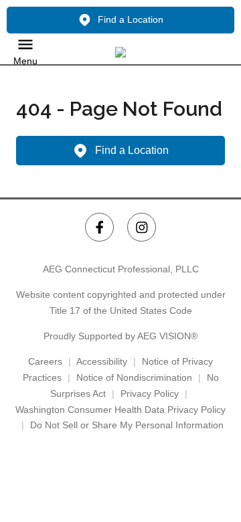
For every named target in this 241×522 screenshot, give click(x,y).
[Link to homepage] (120, 52)
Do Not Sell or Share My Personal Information (127, 425)
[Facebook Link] (99, 227)
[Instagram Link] (141, 227)
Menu (25, 61)
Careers (45, 361)
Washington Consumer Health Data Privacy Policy (120, 409)
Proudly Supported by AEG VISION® (120, 336)
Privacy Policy (149, 393)
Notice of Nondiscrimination (134, 377)
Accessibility (101, 361)
